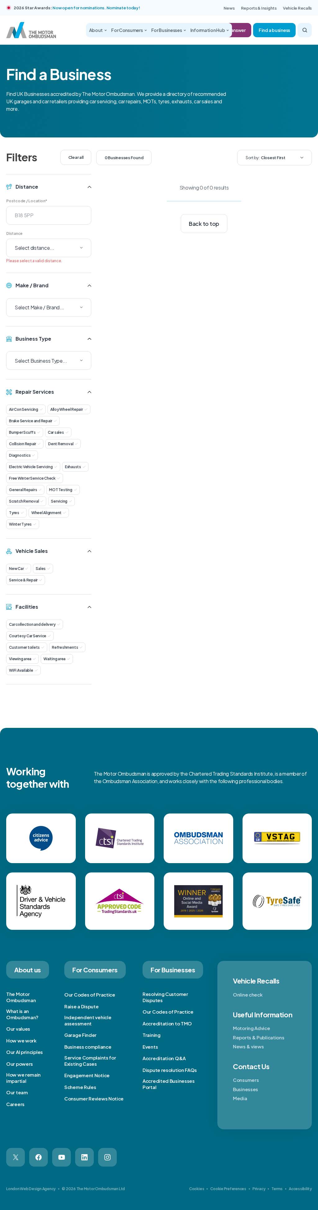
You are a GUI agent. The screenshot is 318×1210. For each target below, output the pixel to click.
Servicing (59, 501)
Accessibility (300, 1188)
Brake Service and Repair (30, 421)
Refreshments (65, 647)
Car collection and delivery (32, 624)
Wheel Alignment (46, 512)
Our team (17, 1092)
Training (152, 1035)
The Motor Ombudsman (21, 997)
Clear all (76, 157)
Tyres (14, 512)
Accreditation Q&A (164, 1058)
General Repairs (23, 489)
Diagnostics (19, 455)
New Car (16, 568)
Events (150, 1047)
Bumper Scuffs (22, 432)
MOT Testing (60, 489)
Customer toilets (24, 647)
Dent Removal (60, 443)
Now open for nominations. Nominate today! (96, 7)
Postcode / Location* (26, 200)
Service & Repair (23, 580)
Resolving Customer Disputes (165, 997)
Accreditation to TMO (167, 1023)
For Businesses (166, 30)
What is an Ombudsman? (22, 1014)
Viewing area (20, 659)
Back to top (204, 223)
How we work (21, 1040)
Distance (14, 233)
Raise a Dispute (81, 1006)
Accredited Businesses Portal (169, 1084)
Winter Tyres (20, 524)
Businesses (245, 1089)
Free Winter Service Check (32, 478)
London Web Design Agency (31, 1188)
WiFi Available (21, 670)
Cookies (196, 1188)
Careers (15, 1104)
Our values (18, 1029)
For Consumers (127, 30)
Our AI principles (24, 1052)
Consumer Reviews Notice (94, 1098)
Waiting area (54, 659)
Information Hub (207, 30)
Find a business (274, 30)
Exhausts (73, 466)
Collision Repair (22, 443)
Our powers (19, 1064)
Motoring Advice (251, 1028)
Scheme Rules (80, 1087)
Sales (41, 568)
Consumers (246, 1080)
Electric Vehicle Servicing (31, 466)
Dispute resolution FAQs (170, 1070)
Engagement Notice (87, 1075)
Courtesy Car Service (27, 636)
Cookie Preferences (228, 1188)
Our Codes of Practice (89, 994)
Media (240, 1098)
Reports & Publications (258, 1037)
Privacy (258, 1188)
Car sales (56, 432)
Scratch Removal (24, 501)
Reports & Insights (259, 8)
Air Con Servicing (23, 409)
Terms (277, 1188)
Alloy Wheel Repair (66, 409)
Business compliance (87, 1047)
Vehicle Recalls (297, 8)
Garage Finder (80, 1035)
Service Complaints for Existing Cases (90, 1061)
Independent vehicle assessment (87, 1020)
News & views (248, 1046)
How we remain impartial (23, 1078)
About (96, 30)
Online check (247, 994)
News (229, 8)
